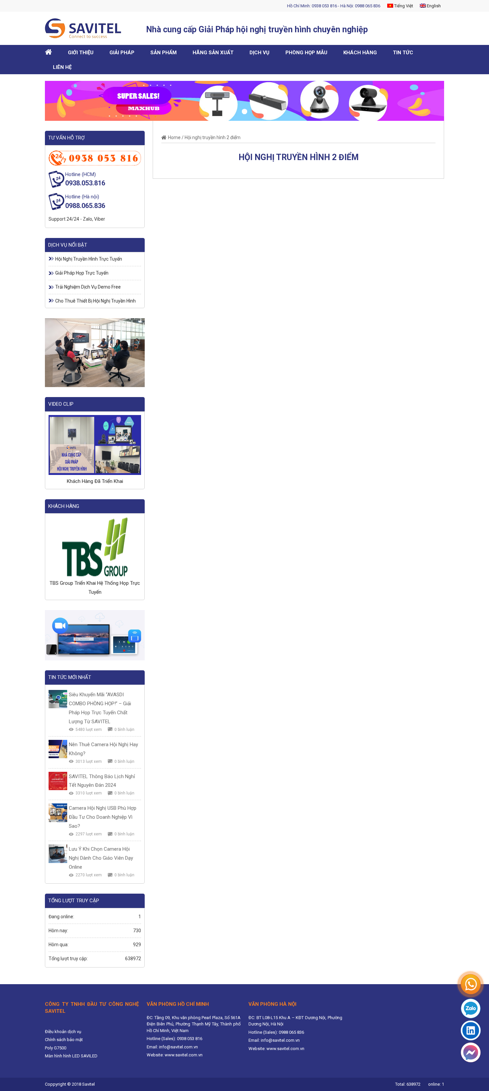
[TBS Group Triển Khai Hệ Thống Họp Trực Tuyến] (95, 547)
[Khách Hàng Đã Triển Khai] (95, 445)
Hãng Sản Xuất (213, 53)
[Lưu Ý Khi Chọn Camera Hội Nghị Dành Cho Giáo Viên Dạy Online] (58, 853)
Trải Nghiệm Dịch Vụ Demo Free (88, 287)
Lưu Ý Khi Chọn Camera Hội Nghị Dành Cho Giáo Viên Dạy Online (101, 858)
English (433, 5)
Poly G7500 (55, 1047)
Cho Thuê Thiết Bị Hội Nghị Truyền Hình (95, 301)
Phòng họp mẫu (306, 53)
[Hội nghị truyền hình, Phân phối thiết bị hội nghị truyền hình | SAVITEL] (85, 28)
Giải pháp (121, 53)
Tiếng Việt (403, 5)
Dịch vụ (259, 53)
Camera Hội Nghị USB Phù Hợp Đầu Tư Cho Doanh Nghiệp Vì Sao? (102, 817)
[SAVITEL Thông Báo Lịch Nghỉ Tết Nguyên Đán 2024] (58, 781)
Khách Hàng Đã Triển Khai (95, 481)
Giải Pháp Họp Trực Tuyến (81, 273)
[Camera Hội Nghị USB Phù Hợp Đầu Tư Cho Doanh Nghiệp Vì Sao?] (58, 812)
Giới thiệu (80, 53)
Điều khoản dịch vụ (63, 1031)
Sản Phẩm (163, 53)
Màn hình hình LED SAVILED (71, 1055)
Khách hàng (360, 53)
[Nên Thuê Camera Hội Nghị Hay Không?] (58, 749)
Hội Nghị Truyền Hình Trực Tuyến (88, 259)
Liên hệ (62, 67)
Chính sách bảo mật (64, 1039)
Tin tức (403, 53)
